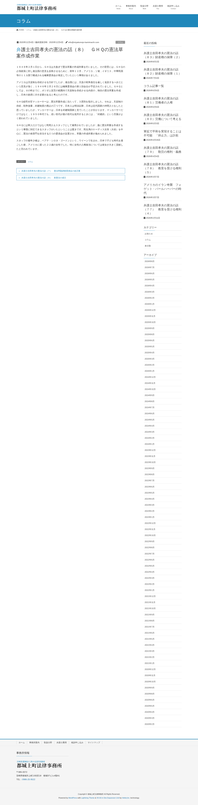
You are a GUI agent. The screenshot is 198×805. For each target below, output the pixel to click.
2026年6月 (150, 273)
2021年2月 (150, 657)
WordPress (72, 798)
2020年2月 (150, 724)
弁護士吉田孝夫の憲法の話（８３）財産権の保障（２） (162, 55)
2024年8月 (150, 401)
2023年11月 (150, 456)
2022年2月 (150, 584)
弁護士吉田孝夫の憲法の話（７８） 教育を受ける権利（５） (162, 168)
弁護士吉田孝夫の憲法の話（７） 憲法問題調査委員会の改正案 (50, 171)
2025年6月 (150, 340)
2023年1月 (150, 517)
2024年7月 (150, 407)
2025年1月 (150, 371)
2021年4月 (150, 645)
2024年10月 (150, 389)
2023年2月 (150, 511)
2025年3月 (150, 359)
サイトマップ (94, 742)
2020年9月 (150, 688)
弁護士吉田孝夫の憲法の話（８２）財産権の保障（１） (162, 71)
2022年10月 (150, 535)
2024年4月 (150, 426)
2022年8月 (150, 547)
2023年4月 (150, 499)
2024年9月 (150, 395)
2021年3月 (150, 651)
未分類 (148, 246)
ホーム (22, 742)
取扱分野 (48, 742)
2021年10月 (150, 608)
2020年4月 (150, 712)
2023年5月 (150, 493)
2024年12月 (150, 377)
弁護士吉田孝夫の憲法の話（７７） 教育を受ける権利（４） (162, 209)
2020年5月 (150, 706)
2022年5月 (150, 566)
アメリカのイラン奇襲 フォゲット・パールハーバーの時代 (162, 188)
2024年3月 (150, 432)
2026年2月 (150, 298)
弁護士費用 (62, 742)
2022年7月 (150, 554)
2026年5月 (150, 279)
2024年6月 (150, 413)
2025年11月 (150, 316)
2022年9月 (150, 541)
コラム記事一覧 (154, 86)
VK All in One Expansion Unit (108, 798)
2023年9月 (150, 468)
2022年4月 (150, 572)
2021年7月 (150, 627)
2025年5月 (150, 346)
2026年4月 (150, 285)
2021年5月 (150, 639)
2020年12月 (150, 669)
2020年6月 (150, 700)
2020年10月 (150, 681)
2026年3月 (150, 292)
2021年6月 (150, 633)
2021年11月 (150, 602)
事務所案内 (34, 742)
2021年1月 (150, 663)
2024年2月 (150, 438)
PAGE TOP (190, 778)
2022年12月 (150, 523)
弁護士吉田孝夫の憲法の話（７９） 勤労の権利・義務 (162, 149)
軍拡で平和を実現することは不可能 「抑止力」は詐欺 (162, 133)
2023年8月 (150, 474)
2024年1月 (150, 444)
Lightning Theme (88, 798)
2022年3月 (150, 578)
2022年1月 (150, 590)
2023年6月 (150, 487)
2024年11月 (150, 383)
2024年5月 (150, 420)
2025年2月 (150, 365)
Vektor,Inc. (126, 798)
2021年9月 (150, 614)
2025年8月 (150, 334)
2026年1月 (150, 304)
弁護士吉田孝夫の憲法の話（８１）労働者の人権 (161, 100)
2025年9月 (150, 328)
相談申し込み (77, 742)
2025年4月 (150, 352)
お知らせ (149, 234)
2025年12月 (150, 310)
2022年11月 (150, 529)
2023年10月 (150, 462)
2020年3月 (150, 718)
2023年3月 (150, 505)
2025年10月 (150, 322)
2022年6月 (150, 560)
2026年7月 (150, 267)
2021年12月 (150, 596)
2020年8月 (150, 694)
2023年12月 (150, 450)
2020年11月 (150, 675)
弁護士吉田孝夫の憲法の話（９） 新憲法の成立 (43, 178)
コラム (120, 42)
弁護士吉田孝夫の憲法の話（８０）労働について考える (162, 117)
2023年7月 (150, 480)
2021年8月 (150, 621)
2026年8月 (150, 261)
